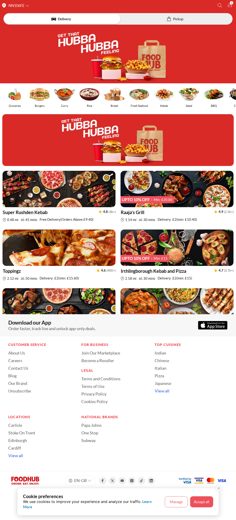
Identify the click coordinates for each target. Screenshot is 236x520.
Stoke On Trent (21, 433)
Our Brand (17, 383)
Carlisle (15, 425)
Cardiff (14, 448)
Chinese (162, 360)
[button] (220, 5)
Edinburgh (17, 440)
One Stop (89, 433)
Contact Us (18, 368)
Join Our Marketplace (100, 353)
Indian (160, 353)
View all (162, 391)
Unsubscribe (19, 391)
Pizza (159, 376)
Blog (12, 376)
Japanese (163, 383)
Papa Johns (91, 425)
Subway (88, 440)
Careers (15, 360)
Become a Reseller (97, 360)
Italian (160, 368)
